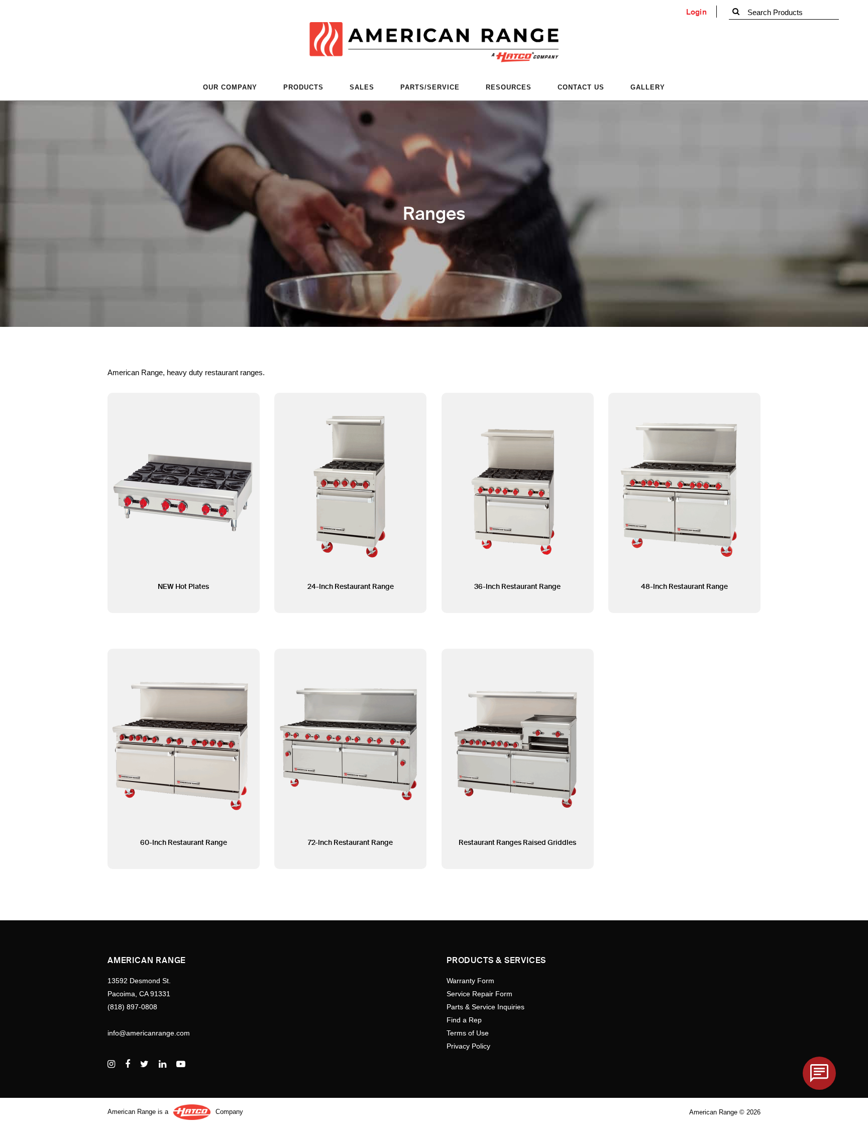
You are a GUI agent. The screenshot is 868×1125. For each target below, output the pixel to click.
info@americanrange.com (148, 1033)
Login (696, 12)
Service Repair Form (479, 994)
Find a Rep (464, 1020)
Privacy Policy (468, 1046)
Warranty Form (470, 981)
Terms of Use (468, 1033)
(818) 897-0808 (132, 1007)
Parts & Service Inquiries (485, 1007)
